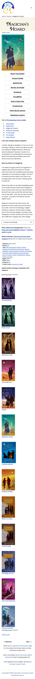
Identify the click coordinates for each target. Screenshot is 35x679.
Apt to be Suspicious (8, 601)
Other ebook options (17, 111)
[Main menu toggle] (31, 8)
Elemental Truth (7, 355)
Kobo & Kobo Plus (17, 101)
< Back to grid (6, 32)
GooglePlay (17, 97)
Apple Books (17, 83)
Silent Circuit (6, 328)
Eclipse (4, 409)
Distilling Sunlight (7, 491)
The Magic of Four (8, 573)
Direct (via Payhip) (17, 74)
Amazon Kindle (17, 78)
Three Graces (6, 546)
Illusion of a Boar (7, 519)
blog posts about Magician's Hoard (13, 230)
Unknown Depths (7, 628)
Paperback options (17, 115)
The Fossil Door (7, 382)
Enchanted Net (7, 300)
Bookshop (17, 92)
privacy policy (22, 655)
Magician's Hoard (7, 437)
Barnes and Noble (17, 88)
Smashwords (17, 106)
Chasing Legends (7, 464)
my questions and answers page (21, 646)
